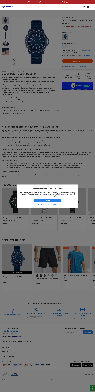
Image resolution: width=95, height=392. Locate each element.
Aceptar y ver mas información (47, 204)
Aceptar (47, 200)
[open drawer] (92, 7)
